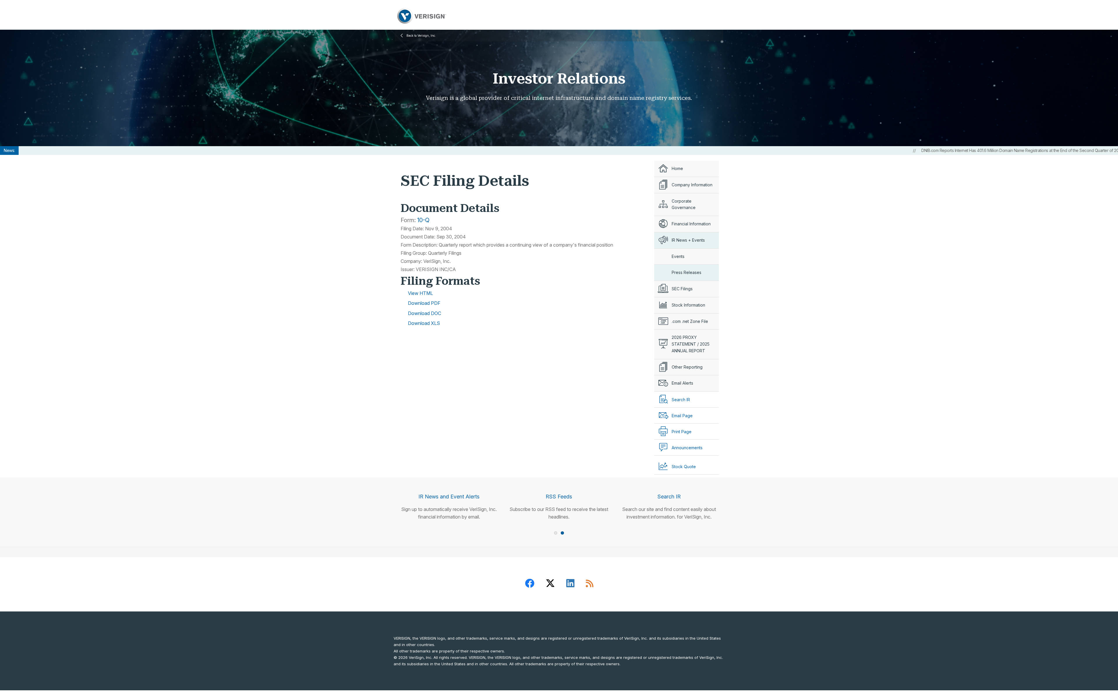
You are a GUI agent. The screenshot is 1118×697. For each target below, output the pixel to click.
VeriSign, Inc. (421, 15)
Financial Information (691, 223)
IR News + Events (688, 240)
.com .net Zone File (690, 321)
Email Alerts (682, 383)
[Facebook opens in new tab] (529, 584)
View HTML (420, 293)
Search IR (669, 496)
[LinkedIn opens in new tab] (570, 584)
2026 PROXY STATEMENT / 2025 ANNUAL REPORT (691, 344)
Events (678, 256)
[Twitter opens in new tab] (550, 584)
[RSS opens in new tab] (589, 584)
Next (732, 492)
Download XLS (424, 323)
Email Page (682, 415)
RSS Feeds (559, 496)
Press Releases (686, 272)
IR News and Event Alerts (449, 496)
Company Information (692, 184)
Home (677, 168)
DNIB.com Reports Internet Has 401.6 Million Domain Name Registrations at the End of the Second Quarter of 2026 (975, 150)
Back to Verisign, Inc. (421, 35)
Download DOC (424, 313)
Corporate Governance (684, 204)
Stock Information (688, 304)
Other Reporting (687, 367)
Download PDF (424, 303)
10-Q (423, 220)
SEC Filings (682, 288)
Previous (385, 492)
